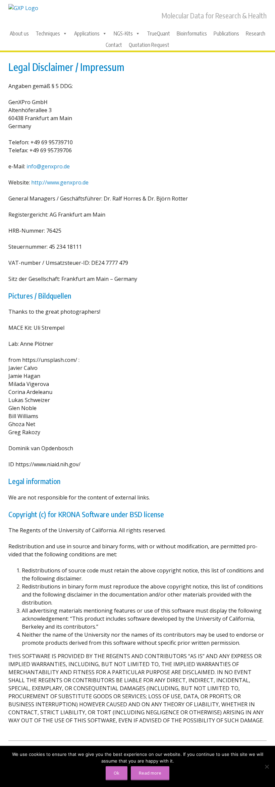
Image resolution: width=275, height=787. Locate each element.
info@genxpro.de (48, 166)
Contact (114, 45)
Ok (116, 773)
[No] (266, 766)
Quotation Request (149, 45)
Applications (87, 33)
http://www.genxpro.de (60, 182)
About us (19, 33)
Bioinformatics (192, 33)
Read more (150, 773)
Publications (226, 33)
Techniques (48, 33)
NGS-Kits (123, 33)
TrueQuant (158, 33)
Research (255, 33)
